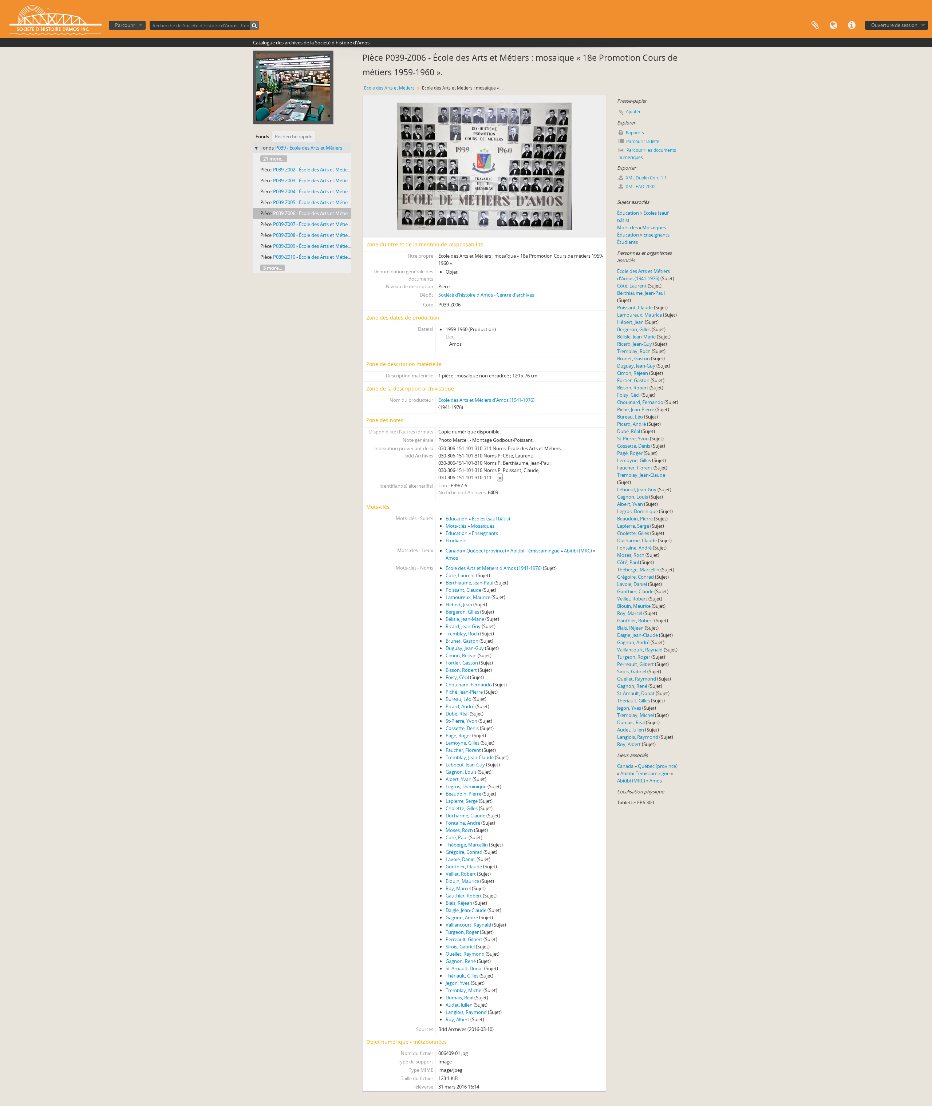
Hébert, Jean (459, 604)
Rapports (634, 133)
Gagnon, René (461, 961)
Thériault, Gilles (462, 975)
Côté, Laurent (460, 575)
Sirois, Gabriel (460, 946)
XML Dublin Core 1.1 (646, 178)
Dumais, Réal (459, 997)
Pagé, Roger (458, 735)
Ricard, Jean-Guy (463, 626)
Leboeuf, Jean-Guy (465, 764)
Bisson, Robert (461, 670)
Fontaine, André (463, 823)
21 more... (273, 158)
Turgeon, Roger (462, 932)
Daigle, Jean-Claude (466, 910)
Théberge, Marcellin (467, 844)
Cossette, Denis (462, 728)
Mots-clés (456, 526)
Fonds (262, 136)
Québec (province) (486, 550)
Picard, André (460, 706)
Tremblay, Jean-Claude (470, 757)
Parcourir (125, 25)
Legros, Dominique (466, 786)
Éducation (456, 518)
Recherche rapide (293, 136)
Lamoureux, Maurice (468, 597)
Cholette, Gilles (462, 808)
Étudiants (456, 540)
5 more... (272, 268)
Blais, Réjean (459, 903)
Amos (452, 558)
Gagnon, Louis (461, 772)
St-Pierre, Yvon (461, 721)
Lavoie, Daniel (460, 859)
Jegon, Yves (458, 983)
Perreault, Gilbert (464, 939)
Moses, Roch (459, 830)
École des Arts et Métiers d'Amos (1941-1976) (486, 400)
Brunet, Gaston (462, 641)
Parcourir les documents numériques (647, 153)
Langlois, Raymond (466, 1012)
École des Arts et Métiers (389, 88)
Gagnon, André (462, 917)
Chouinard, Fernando (469, 684)
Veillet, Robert (461, 874)
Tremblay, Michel (464, 990)
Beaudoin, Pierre (463, 793)
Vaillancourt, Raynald (468, 924)
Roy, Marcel (458, 888)
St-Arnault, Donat (464, 968)
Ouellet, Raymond (465, 954)
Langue (833, 25)
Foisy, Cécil (457, 677)
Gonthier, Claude (464, 866)
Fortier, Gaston (462, 662)
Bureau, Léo (458, 699)
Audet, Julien (459, 1005)
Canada (454, 550)
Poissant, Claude (463, 590)
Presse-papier (815, 25)
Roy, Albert (457, 1019)
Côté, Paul (456, 837)
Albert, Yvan (458, 779)
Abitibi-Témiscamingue (535, 550)
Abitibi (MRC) (578, 550)
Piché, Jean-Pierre (464, 692)
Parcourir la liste (642, 141)
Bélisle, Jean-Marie (465, 619)
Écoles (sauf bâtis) (491, 518)
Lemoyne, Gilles (462, 743)
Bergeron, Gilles (462, 612)
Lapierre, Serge (462, 801)
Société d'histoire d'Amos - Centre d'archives (486, 295)
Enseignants (485, 533)
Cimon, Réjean (461, 655)
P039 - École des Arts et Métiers (308, 147)
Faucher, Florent (463, 750)
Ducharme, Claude (465, 815)
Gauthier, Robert (464, 895)
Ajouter (633, 111)
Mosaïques (482, 526)
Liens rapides (851, 25)
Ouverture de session (894, 25)
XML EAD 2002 (640, 186)
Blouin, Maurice (462, 881)
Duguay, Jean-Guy (465, 648)
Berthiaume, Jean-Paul (469, 582)
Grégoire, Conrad (464, 852)
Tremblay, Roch (462, 633)
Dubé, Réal (457, 713)
